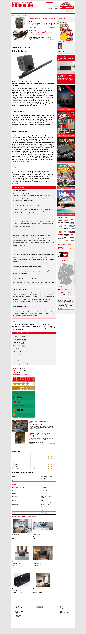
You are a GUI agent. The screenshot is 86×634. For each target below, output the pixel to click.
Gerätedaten (19, 610)
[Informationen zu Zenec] (72, 241)
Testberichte (18, 12)
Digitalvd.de (40, 606)
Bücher (18, 606)
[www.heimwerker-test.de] (71, 251)
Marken (30, 12)
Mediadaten (61, 606)
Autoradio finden (17, 336)
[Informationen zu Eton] (66, 226)
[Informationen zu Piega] (72, 235)
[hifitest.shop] (65, 258)
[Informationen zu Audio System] (66, 220)
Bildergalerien (19, 611)
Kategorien (35, 12)
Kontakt (60, 611)
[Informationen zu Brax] (60, 223)
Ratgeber (45, 12)
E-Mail (63, 51)
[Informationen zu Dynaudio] (66, 223)
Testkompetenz (19, 607)
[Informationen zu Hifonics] (72, 229)
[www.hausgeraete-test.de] (66, 251)
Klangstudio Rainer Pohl (66, 294)
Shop (49, 12)
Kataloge (18, 612)
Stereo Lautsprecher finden (20, 364)
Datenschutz (61, 608)
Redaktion (18, 608)
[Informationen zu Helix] (66, 229)
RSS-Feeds (18, 614)
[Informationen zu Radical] (60, 238)
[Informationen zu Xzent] (66, 241)
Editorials (18, 616)
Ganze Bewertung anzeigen (20, 374)
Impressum (61, 605)
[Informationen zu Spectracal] (66, 238)
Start (23, 336)
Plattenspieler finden (18, 352)
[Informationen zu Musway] (60, 235)
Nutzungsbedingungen (64, 612)
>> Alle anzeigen (51, 27)
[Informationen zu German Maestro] (72, 226)
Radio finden (16, 355)
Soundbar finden (17, 361)
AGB (60, 607)
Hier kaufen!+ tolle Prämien (70, 10)
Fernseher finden (17, 348)
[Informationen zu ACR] (60, 220)
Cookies (60, 610)
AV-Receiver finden (18, 339)
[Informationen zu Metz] (72, 232)
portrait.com (40, 607)
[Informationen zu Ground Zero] (60, 229)
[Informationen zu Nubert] (66, 235)
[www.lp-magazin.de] (60, 258)
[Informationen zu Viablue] (60, 241)
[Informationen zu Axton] (72, 220)
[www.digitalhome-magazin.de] (60, 251)
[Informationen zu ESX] (60, 226)
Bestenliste (24, 12)
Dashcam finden (17, 345)
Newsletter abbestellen (64, 313)
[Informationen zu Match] (66, 232)
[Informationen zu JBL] (60, 232)
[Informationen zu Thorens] (72, 238)
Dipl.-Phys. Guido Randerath (66, 49)
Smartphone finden (18, 358)
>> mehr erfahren (62, 41)
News (13, 12)
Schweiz (61, 286)
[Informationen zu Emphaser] (72, 223)
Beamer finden (17, 342)
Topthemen (18, 615)
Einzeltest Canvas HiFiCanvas (16, 563)
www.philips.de (44, 480)
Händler (40, 12)
